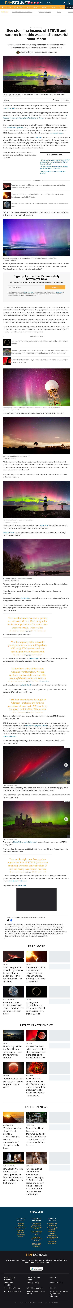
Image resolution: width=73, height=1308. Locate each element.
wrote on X (44, 525)
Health (27, 7)
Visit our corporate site (40, 1263)
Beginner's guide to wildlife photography (52, 1229)
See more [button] (28, 631)
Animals (8, 7)
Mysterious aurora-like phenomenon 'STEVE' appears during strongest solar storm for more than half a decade (55, 162)
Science (35, 7)
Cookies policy (56, 1283)
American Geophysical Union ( (36, 726)
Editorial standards (12, 1291)
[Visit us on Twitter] (26, 3)
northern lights (10, 108)
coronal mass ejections (15, 128)
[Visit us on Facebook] (23, 3)
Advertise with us (12, 1288)
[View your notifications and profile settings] (64, 2)
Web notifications (34, 1288)
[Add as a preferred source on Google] (36, 1269)
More (60, 7)
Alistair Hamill (26, 685)
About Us (54, 1277)
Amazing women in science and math (36, 1232)
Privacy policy (33, 1283)
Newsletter (66, 100)
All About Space (31, 927)
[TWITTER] (8, 920)
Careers (53, 1288)
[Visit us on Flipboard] (35, 3)
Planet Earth (45, 7)
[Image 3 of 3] (66, 765)
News (55, 52)
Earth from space (20, 1228)
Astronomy (39, 27)
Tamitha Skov (25, 598)
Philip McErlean (8, 533)
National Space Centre (15, 931)
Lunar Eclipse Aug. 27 (45, 12)
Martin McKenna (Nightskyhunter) (25, 842)
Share (7, 100)
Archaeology (18, 7)
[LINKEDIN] (11, 920)
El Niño (59, 12)
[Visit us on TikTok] (38, 3)
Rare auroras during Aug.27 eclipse (22, 12)
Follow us (57, 100)
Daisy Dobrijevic (27, 52)
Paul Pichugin (34, 658)
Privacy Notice (58, 292)
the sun (38, 137)
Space (54, 7)
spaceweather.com (56, 133)
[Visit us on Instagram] (29, 3)
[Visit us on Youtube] (32, 3)
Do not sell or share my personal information (59, 1294)
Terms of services (29, 292)
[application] (36, 899)
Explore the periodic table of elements (36, 1238)
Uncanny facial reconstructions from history (36, 1244)
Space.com (24, 924)
